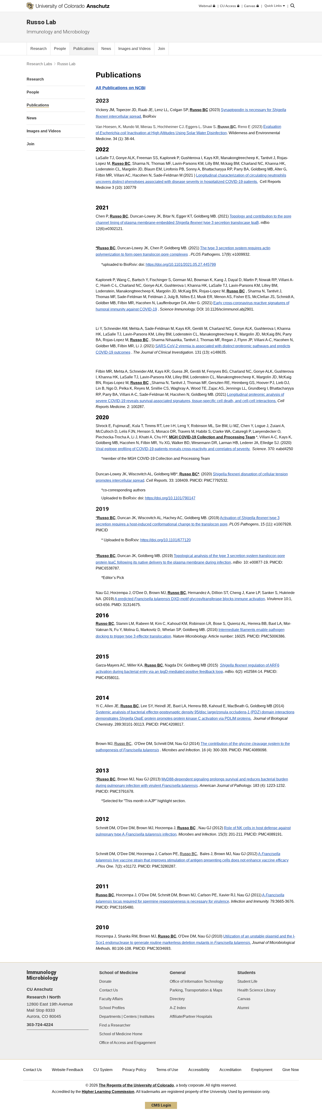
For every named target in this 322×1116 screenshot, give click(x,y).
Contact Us (108, 990)
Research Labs (39, 64)
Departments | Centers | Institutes (126, 1017)
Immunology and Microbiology (58, 32)
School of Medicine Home (120, 1034)
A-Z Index (178, 1008)
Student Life (247, 981)
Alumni (243, 1008)
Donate (105, 981)
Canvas (243, 999)
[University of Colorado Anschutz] (68, 6)
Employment (261, 1070)
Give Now (290, 1070)
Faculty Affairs (111, 999)
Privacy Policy (134, 1070)
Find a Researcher (114, 1025)
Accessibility (198, 1070)
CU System (102, 1070)
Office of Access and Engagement (127, 1043)
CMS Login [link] (161, 1105)
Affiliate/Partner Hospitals (191, 1017)
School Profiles (112, 1008)
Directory (177, 999)
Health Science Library (256, 990)
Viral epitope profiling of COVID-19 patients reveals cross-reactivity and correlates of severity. (173, 449)
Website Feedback (67, 1070)
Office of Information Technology (196, 981)
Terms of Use (167, 1070)
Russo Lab (41, 22)
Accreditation (230, 1070)
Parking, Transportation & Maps (196, 990)
